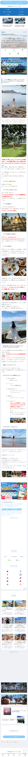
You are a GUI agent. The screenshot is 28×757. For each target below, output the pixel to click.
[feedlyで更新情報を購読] (7, 584)
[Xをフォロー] (20, 571)
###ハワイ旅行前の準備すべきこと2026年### (12, 504)
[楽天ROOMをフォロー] (20, 581)
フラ (10, 514)
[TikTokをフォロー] (20, 578)
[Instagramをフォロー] (20, 574)
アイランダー (5, 514)
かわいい (4, 509)
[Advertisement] (14, 533)
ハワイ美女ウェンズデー (12, 511)
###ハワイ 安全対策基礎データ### (9, 505)
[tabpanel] (7, 22)
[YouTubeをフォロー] (7, 578)
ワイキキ (4, 511)
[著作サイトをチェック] (7, 571)
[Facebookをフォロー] (7, 574)
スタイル (10, 509)
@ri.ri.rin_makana (10, 455)
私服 (14, 509)
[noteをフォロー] (7, 581)
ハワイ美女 (19, 509)
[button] (18, 53)
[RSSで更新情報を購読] (20, 584)
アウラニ (20, 511)
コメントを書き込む (14, 736)
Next (27, 22)
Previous (1, 22)
